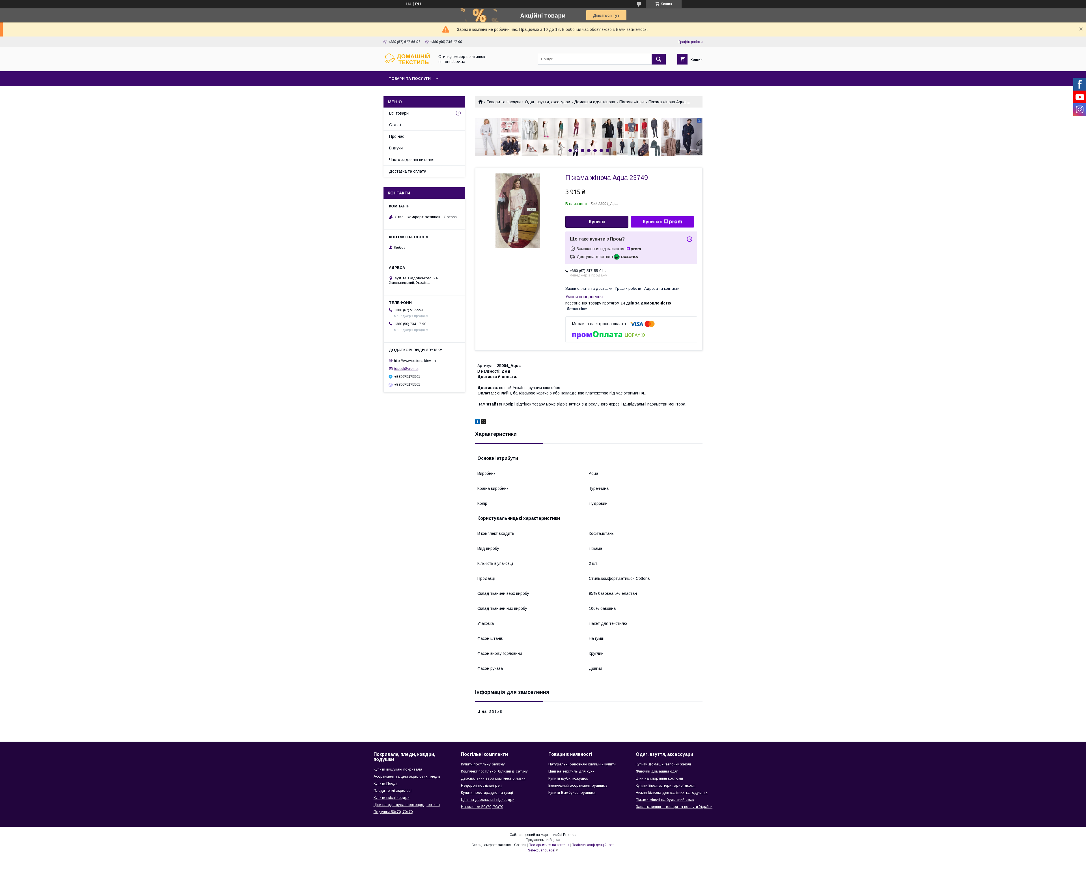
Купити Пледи (386, 783)
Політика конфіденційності (593, 845)
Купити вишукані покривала (398, 769)
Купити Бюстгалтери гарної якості (665, 785)
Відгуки (396, 148)
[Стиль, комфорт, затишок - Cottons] (407, 64)
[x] (483, 422)
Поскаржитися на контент (549, 845)
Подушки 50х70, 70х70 (393, 812)
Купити (597, 221)
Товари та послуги (410, 78)
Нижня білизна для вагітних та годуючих (672, 792)
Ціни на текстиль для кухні (571, 771)
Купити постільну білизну (483, 764)
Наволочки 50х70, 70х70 (482, 807)
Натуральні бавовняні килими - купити (582, 764)
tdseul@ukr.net (406, 368)
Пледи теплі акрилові (392, 790)
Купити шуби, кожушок (568, 778)
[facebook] (477, 422)
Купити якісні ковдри (392, 797)
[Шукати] (659, 59)
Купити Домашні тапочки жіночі (663, 764)
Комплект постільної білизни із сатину (494, 771)
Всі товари (399, 113)
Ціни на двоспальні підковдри (487, 799)
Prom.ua (569, 835)
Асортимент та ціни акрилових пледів (407, 776)
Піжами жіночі (632, 102)
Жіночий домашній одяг (657, 771)
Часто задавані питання (411, 159)
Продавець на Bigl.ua (543, 840)
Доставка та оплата (407, 171)
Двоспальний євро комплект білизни (493, 778)
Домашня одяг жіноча (594, 102)
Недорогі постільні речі (481, 785)
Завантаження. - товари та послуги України (674, 807)
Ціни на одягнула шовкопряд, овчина (407, 805)
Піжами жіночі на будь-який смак (665, 799)
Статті (395, 125)
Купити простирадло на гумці (487, 792)
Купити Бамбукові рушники (572, 792)
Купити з (652, 221)
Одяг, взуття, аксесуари (547, 102)
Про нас (396, 136)
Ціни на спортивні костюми (659, 778)
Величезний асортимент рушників (577, 785)
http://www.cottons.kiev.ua (415, 360)
